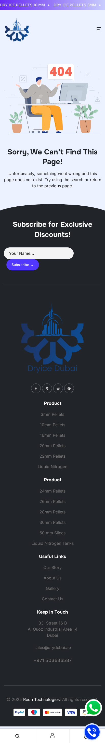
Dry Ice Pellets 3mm (73, 5)
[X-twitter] (47, 388)
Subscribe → (22, 264)
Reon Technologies (41, 699)
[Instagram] (58, 388)
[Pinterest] (69, 388)
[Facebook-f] (36, 388)
